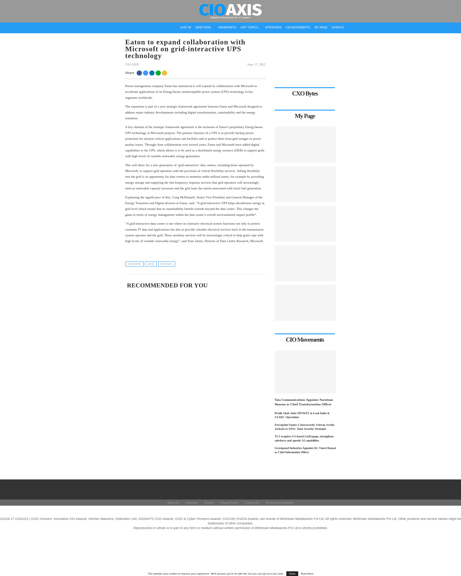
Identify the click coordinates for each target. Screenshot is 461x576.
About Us (173, 502)
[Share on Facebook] (140, 73)
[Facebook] (416, 488)
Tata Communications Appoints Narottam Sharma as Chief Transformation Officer (304, 402)
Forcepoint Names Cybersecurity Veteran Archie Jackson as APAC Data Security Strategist (304, 426)
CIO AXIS (132, 64)
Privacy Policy (229, 502)
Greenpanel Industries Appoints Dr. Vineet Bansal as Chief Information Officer (305, 450)
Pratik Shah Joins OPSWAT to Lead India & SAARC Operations (302, 415)
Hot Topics (249, 27)
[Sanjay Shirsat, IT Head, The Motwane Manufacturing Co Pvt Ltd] (305, 184)
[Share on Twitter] (146, 73)
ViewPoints (227, 27)
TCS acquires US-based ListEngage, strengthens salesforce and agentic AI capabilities (304, 438)
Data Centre (134, 264)
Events (338, 27)
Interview (273, 27)
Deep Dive (203, 27)
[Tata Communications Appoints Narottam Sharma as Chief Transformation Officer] (305, 372)
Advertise (192, 502)
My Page (321, 27)
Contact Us (252, 502)
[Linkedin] (433, 488)
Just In (185, 27)
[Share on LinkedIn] (152, 73)
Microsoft (167, 264)
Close (292, 573)
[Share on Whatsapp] (159, 73)
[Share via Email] (165, 73)
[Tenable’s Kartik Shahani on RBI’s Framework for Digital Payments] (305, 145)
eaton (150, 264)
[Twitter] (424, 488)
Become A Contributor (280, 502)
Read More (307, 573)
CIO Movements (298, 27)
